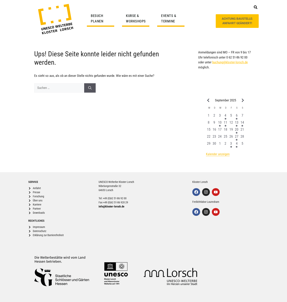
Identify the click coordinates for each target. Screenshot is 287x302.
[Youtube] (216, 192)
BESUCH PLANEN (97, 18)
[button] (255, 7)
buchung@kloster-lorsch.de (230, 62)
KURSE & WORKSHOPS (136, 18)
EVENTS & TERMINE (168, 18)
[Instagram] (206, 192)
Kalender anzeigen (218, 154)
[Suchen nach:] (59, 88)
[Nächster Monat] (243, 100)
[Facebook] (196, 192)
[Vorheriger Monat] (208, 100)
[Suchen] (90, 88)
